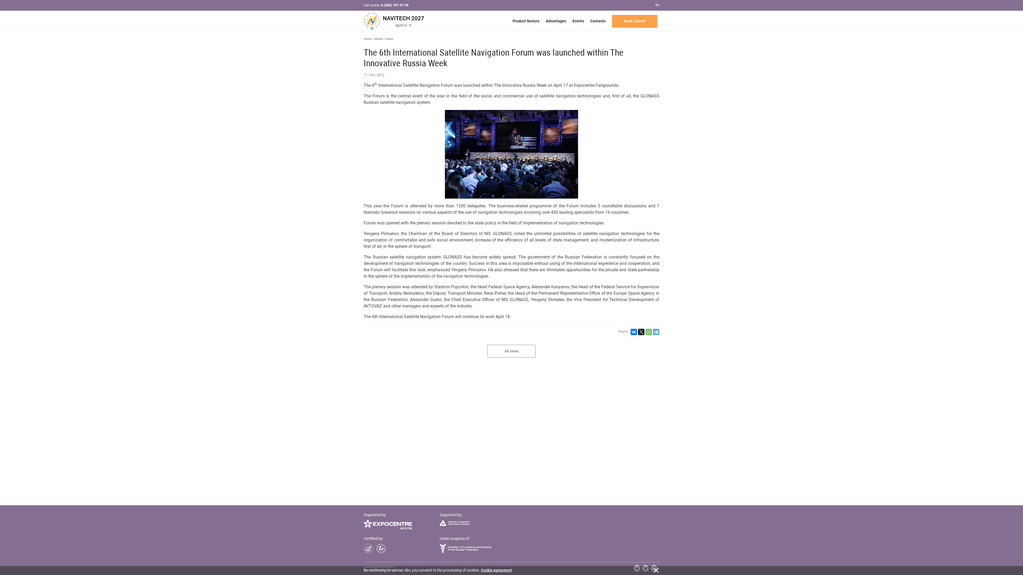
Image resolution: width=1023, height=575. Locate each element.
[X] (641, 332)
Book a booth (635, 21)
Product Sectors (526, 21)
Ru (657, 5)
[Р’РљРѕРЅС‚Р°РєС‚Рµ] (634, 332)
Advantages (556, 21)
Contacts (598, 21)
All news (512, 351)
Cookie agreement (496, 570)
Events (578, 21)
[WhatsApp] (649, 332)
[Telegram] (656, 332)
